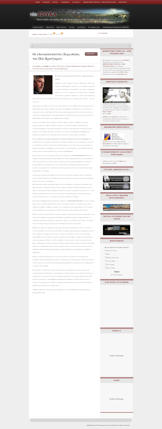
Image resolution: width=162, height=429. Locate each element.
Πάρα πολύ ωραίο (112, 250)
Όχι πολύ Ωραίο (111, 261)
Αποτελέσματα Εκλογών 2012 (43, 46)
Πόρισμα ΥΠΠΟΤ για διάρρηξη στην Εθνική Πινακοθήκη (120, 46)
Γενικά (71, 27)
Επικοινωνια (123, 2)
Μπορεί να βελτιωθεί (112, 257)
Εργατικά (50, 27)
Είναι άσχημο (110, 264)
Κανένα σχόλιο (111, 268)
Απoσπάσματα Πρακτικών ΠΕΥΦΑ (116, 27)
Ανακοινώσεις (38, 27)
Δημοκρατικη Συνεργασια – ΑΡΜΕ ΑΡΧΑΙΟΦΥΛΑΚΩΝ (99, 2)
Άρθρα (50, 34)
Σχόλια (58, 34)
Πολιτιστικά (61, 27)
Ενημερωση (65, 2)
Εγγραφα (55, 2)
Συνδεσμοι (46, 2)
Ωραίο (108, 254)
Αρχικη (37, 2)
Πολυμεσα (77, 2)
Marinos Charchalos (125, 425)
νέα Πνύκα (81, 27)
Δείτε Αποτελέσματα (117, 275)
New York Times (73, 289)
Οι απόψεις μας (94, 27)
